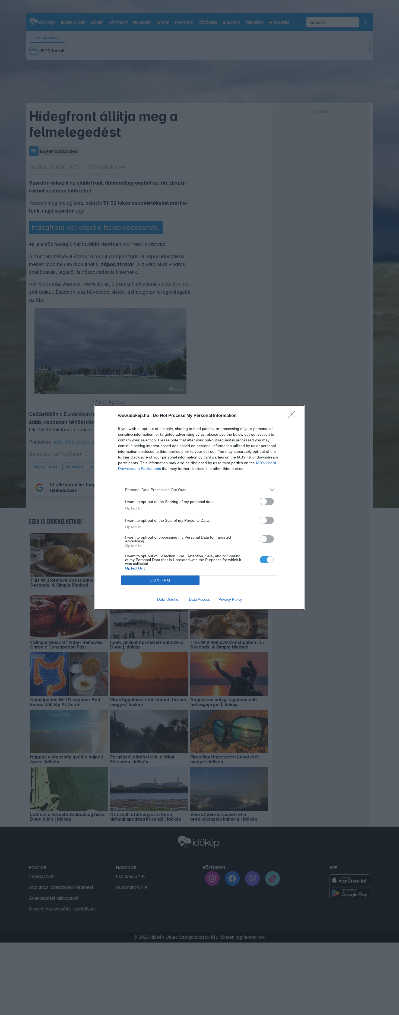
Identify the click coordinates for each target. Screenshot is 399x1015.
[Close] (293, 416)
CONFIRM (160, 580)
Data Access (199, 599)
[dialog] (199, 507)
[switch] (267, 501)
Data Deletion (168, 599)
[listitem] (199, 489)
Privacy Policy (230, 599)
